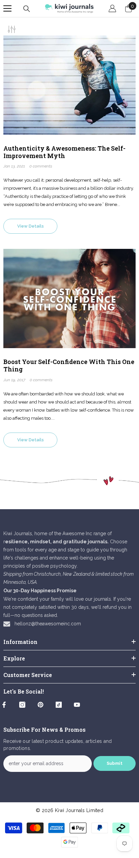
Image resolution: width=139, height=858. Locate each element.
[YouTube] (77, 705)
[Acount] (112, 8)
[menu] (7, 8)
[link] (69, 481)
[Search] (27, 9)
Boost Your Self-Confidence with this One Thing (68, 365)
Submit (114, 763)
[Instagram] (22, 705)
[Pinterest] (40, 705)
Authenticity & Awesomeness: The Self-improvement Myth (64, 152)
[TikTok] (59, 705)
